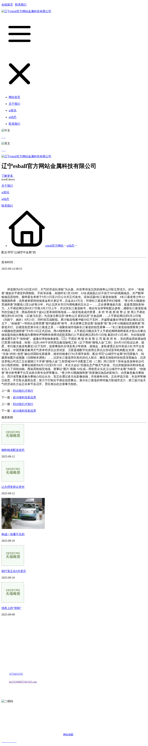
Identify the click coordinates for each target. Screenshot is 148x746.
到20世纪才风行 (23, 390)
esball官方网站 (54, 245)
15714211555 (16, 674)
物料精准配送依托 (13, 449)
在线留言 (7, 4)
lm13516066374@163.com (23, 681)
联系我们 (21, 4)
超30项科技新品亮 (24, 397)
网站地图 (68, 734)
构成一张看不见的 (13, 534)
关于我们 (7, 185)
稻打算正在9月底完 (13, 571)
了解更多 (7, 175)
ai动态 (5, 199)
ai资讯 (5, 192)
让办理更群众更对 (13, 486)
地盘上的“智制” (11, 608)
